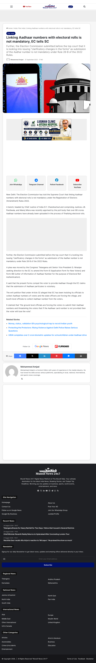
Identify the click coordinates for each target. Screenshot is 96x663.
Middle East (6, 619)
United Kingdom (54, 622)
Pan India (21, 28)
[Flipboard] (61, 346)
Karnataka (5, 583)
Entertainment (7, 649)
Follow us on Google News (11, 510)
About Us (51, 503)
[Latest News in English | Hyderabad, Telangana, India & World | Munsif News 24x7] (50, 6)
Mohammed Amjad (17, 59)
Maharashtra (53, 583)
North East (52, 596)
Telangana (6, 579)
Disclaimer (90, 659)
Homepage (6, 502)
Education (51, 645)
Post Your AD (53, 507)
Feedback (81, 659)
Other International (9, 622)
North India (6, 599)
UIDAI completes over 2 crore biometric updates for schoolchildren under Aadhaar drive (47, 335)
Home (10, 28)
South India (6, 603)
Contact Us (6, 507)
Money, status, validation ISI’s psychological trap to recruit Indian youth (40, 323)
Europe (50, 615)
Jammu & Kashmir (8, 595)
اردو (70, 7)
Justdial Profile (53, 514)
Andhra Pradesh (54, 579)
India (15, 28)
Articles (4, 638)
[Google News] (41, 346)
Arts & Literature (54, 638)
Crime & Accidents (9, 645)
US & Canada (7, 626)
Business (51, 642)
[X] (21, 379)
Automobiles (6, 642)
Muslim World (53, 619)
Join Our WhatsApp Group (57, 510)
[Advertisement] (48, 15)
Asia (3, 614)
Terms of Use (72, 659)
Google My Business (9, 514)
